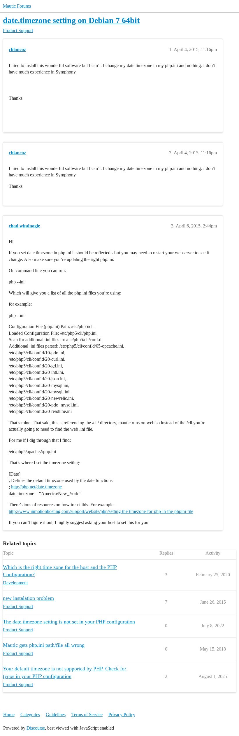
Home (9, 714)
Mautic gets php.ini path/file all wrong (44, 645)
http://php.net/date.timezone (36, 486)
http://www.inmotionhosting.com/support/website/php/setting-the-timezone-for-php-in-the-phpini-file (101, 511)
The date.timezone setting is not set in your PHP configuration (69, 622)
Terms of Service (87, 714)
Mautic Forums (17, 5)
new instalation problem (28, 598)
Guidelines (56, 714)
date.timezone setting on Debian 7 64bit (71, 20)
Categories (30, 714)
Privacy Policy (121, 714)
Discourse (36, 728)
